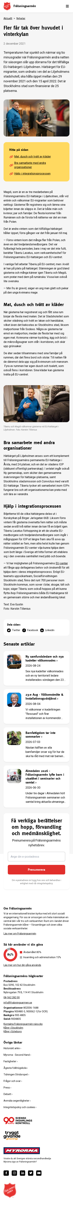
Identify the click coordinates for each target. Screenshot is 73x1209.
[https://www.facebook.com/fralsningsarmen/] (6, 1173)
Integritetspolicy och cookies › (20, 1107)
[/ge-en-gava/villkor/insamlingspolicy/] (18, 1120)
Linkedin (49, 630)
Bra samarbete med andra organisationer (30, 165)
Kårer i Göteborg (13, 1031)
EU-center (62, 563)
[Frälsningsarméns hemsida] (7, 6)
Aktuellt (8, 18)
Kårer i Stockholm (13, 1027)
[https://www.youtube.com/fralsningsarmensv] (38, 1173)
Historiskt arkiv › (12, 1048)
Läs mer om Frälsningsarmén (20, 933)
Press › (7, 1087)
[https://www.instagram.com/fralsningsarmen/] (14, 1173)
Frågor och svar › (13, 1081)
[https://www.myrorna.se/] (22, 1150)
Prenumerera (36, 869)
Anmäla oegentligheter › (17, 1100)
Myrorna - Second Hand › (17, 1054)
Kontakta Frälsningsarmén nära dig (23, 1024)
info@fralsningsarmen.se (18, 1002)
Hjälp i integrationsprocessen (32, 173)
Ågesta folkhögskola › (16, 1068)
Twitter (16, 630)
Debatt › (8, 1094)
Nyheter (20, 18)
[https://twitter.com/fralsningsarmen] (30, 1173)
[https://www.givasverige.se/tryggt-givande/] (12, 1135)
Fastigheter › (11, 1061)
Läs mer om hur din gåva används (22, 965)
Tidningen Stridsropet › (16, 1074)
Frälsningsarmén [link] (24, 6)
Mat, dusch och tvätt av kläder (32, 156)
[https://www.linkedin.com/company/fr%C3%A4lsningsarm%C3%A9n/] (22, 1173)
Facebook (32, 630)
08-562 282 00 (12, 997)
